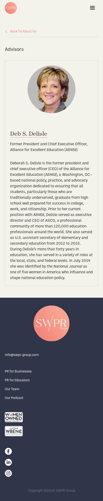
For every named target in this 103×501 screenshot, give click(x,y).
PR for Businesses (18, 371)
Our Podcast (14, 398)
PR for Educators (17, 380)
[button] (92, 8)
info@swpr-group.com (22, 355)
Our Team (12, 389)
